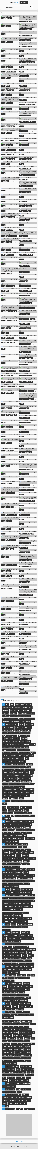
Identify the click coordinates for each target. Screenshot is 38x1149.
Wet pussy (27, 533)
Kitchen (30, 924)
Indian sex (27, 582)
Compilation (14, 764)
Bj (12, 724)
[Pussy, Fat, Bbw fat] (10, 88)
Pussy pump (28, 422)
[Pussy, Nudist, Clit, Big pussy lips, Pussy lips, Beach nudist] (10, 504)
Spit (12, 1041)
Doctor (31, 801)
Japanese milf (30, 901)
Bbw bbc (5, 753)
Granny (12, 844)
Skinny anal (6, 1044)
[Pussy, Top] (10, 636)
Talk (26, 643)
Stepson (16, 1055)
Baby (28, 733)
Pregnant (13, 983)
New (26, 391)
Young (12, 1109)
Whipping (28, 1097)
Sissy (4, 1024)
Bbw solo (21, 736)
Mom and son (21, 949)
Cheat (21, 798)
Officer (26, 145)
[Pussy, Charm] (28, 682)
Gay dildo (11, 861)
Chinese (22, 764)
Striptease (8, 109)
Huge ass (23, 875)
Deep (25, 801)
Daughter (19, 810)
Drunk (7, 801)
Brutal (33, 744)
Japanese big (28, 29)
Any (7, 557)
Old (28, 975)
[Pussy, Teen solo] (10, 93)
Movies (17, 961)
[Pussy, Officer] (28, 143)
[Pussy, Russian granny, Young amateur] (28, 378)
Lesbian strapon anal (9, 941)
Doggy (26, 810)
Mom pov (20, 964)
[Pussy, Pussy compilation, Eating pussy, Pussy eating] (28, 172)
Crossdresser (20, 767)
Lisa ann (27, 319)
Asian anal (16, 719)
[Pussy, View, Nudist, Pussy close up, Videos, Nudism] (10, 546)
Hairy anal (31, 875)
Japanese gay (18, 915)
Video (13, 1092)
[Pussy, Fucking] (28, 429)
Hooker (19, 884)
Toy (11, 681)
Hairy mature (14, 886)
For (14, 824)
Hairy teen (31, 881)
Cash (4, 795)
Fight (14, 838)
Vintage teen (6, 1092)
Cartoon (28, 778)
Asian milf (13, 710)
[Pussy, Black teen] (10, 406)
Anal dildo (6, 721)
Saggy (27, 1044)
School (10, 1024)
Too (4, 1078)
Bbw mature (6, 758)
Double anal (27, 813)
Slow (8, 1038)
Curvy (4, 792)
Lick (7, 654)
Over (32, 975)
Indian (7, 889)
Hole (9, 878)
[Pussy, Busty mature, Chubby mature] (10, 389)
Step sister (13, 1029)
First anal (5, 841)
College (21, 792)
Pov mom (15, 1000)
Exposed (27, 370)
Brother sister (21, 733)
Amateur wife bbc (8, 707)
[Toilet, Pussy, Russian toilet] (28, 545)
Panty (31, 186)
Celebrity (29, 775)
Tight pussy (9, 145)
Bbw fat (11, 90)
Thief (31, 1075)
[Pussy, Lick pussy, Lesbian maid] (28, 262)
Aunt (30, 707)
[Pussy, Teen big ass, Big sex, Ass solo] (28, 449)
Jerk (17, 918)
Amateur (17, 707)
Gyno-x (8, 26)
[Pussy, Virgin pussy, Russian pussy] (10, 378)
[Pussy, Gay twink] (28, 218)
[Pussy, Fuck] (10, 331)
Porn (15, 995)
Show (9, 1027)
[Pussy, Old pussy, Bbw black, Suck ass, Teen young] (10, 129)
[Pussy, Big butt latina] (28, 157)
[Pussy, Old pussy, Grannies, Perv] (28, 671)
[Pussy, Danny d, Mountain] (10, 527)
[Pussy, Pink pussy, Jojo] (10, 148)
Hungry (32, 319)
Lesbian (8, 932)
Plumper (27, 663)
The (9, 1078)
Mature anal (6, 949)
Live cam (8, 18)
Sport (28, 1032)
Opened (13, 975)
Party (7, 983)
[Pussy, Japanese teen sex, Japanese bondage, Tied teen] (28, 59)
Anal (7, 704)
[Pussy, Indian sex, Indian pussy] (28, 579)
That (22, 1069)
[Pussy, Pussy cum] (28, 166)
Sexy (22, 1044)
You (33, 1109)
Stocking (5, 1029)
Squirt (23, 1021)
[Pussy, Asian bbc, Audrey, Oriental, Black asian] (28, 497)
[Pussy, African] (28, 406)
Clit (12, 507)
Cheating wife (29, 792)
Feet (26, 821)
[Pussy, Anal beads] (10, 373)
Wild (16, 1097)
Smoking (25, 1027)
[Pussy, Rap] (28, 335)
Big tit (7, 634)
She (19, 1029)
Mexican (30, 955)
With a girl (13, 1100)
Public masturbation (11, 515)
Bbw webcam (7, 741)
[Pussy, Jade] (10, 288)
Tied (8, 1069)
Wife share (23, 1103)
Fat (7, 90)
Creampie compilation (9, 789)
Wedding (5, 1100)
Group (13, 858)
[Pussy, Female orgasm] (10, 340)
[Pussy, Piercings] (28, 293)
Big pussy (8, 540)
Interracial (24, 889)
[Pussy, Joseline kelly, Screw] (10, 448)
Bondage (10, 727)
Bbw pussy (27, 40)
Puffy (26, 364)
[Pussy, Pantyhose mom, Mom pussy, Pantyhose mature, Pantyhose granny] (10, 489)
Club (26, 140)
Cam (4, 778)
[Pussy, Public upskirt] (28, 677)
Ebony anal (24, 816)
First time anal (7, 838)
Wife (11, 1095)
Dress (5, 810)
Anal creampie (15, 721)
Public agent (24, 986)
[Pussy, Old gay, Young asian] (10, 607)
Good (11, 864)
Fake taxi (8, 521)
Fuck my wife (18, 835)
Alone (22, 721)
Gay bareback (15, 867)
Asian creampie (16, 716)
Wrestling (20, 1100)
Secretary (22, 1032)
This (27, 1075)
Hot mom (8, 311)
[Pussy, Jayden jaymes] (10, 152)
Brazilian (20, 753)
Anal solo (5, 710)
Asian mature (27, 710)
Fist (29, 830)
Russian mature (23, 1006)
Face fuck (21, 838)
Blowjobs (8, 483)
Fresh (9, 824)
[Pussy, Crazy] (10, 464)
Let (25, 201)
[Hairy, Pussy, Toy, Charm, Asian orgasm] (10, 678)
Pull (25, 998)
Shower (32, 1024)
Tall (28, 1072)
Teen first (27, 314)
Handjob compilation (9, 884)
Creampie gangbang (18, 787)
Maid (22, 947)
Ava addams (28, 206)
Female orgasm (10, 342)
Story (19, 1027)
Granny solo (24, 858)
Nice (26, 179)
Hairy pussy (9, 386)
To (32, 1072)
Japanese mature (29, 898)
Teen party (27, 543)
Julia (27, 913)
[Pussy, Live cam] (10, 16)
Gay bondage (19, 864)
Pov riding (13, 320)
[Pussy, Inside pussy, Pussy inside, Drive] (28, 189)
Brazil (27, 736)
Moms (19, 955)
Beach (17, 727)
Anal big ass (28, 211)
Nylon (26, 693)
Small (4, 1027)
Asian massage (22, 713)
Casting (16, 770)
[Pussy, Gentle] (28, 536)
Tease (18, 1072)
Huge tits (5, 881)
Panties (26, 186)
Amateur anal (7, 719)
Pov (14, 986)
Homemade (6, 875)
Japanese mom (29, 895)
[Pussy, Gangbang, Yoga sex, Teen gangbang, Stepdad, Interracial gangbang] (10, 269)
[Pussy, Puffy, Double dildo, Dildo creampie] (28, 361)
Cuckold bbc (11, 795)
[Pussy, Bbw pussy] (28, 38)
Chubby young (13, 798)
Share (21, 1052)
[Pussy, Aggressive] (10, 65)
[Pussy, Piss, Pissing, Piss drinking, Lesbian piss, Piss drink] (28, 556)
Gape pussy (6, 858)
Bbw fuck (31, 104)
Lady (18, 941)
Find (23, 824)
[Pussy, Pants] (28, 129)
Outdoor (11, 978)
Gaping (19, 855)
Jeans (28, 903)
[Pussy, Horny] (28, 279)
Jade (7, 290)
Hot (25, 121)
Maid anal (27, 417)
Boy (29, 730)
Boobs (8, 724)
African (26, 408)
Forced (21, 821)
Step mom (17, 1021)
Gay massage (7, 850)
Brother (15, 741)
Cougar (26, 474)
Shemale (19, 1015)
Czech (27, 770)
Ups (13, 1083)
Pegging (14, 989)
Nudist (8, 507)
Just (24, 903)
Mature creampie (8, 961)
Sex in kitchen (28, 35)
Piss (26, 560)
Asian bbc (27, 500)
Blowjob (5, 730)
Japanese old (18, 906)
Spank (29, 1035)
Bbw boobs (15, 758)
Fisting (31, 821)
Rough (17, 1009)
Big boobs (14, 736)
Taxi (11, 1075)
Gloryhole (25, 855)
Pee (7, 181)
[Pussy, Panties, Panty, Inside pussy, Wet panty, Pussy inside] (28, 183)
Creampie (29, 764)
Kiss (19, 927)
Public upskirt (28, 679)
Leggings (23, 935)
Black (4, 727)
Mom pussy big (10, 217)
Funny (27, 838)
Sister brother (15, 1044)
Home (26, 872)
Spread (13, 1012)
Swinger (9, 1021)
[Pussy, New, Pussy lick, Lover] (28, 389)
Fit (25, 835)
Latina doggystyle (29, 399)
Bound (19, 750)
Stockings (6, 1041)
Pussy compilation (29, 175)
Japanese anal (28, 906)
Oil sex (12, 981)
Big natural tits (28, 254)
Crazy (7, 466)
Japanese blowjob (22, 921)
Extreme (31, 816)
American (6, 713)
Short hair (6, 1052)
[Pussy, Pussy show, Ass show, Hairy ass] (10, 39)
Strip (4, 1046)
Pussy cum (27, 168)
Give (11, 852)
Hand (17, 875)
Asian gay (32, 713)
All (26, 704)
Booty (26, 753)
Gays (13, 855)
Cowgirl (5, 784)
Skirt (28, 1041)
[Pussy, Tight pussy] (10, 143)
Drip (15, 813)
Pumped (27, 272)
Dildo (4, 804)
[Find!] (30, 7)
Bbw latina (13, 744)
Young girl (27, 1109)
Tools (21, 1080)
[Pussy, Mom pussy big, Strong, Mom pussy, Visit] (10, 214)
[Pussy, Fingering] (28, 321)
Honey (26, 104)
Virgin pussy (9, 381)
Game (25, 852)
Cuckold (12, 767)
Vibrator (8, 571)
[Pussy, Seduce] (10, 248)
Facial (4, 830)
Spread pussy (14, 1032)
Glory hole (27, 850)
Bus (27, 724)
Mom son (16, 947)
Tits (4, 1069)
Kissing (5, 927)
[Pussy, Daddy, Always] (28, 487)
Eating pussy (28, 634)
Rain (22, 1009)
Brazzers (17, 730)
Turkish (16, 1075)
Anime (17, 704)
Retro (11, 1009)
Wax (16, 1103)
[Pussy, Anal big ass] (28, 209)
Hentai (5, 872)
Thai (17, 1066)
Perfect (13, 998)
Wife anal (21, 1097)
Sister (18, 1012)
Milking (26, 76)
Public (5, 986)
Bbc (26, 727)
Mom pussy (27, 649)
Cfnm (21, 770)
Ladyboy (5, 935)
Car (19, 778)
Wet (7, 1095)
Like (11, 935)
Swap (10, 1049)
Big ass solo (11, 747)
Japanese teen (20, 901)
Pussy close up (10, 159)
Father (11, 835)
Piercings (27, 295)
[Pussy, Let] (28, 199)
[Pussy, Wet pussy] (10, 666)
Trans (23, 1072)
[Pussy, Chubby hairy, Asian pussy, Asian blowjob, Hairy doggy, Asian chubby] (28, 299)
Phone (5, 992)
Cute (31, 772)
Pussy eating (28, 344)
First (12, 833)
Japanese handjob (19, 913)
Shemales (19, 1061)
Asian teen (14, 713)
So (22, 1049)
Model (23, 961)
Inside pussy (28, 192)
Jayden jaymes (10, 154)
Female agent (14, 841)
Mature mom (28, 21)
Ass (30, 704)
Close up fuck (21, 784)
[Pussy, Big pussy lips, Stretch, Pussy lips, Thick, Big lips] (28, 43)
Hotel (4, 878)
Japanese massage (8, 901)
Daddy (26, 490)
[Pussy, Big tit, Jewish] (10, 632)
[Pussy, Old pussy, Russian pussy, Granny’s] (10, 239)
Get (18, 858)
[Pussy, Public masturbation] (10, 513)
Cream (10, 792)
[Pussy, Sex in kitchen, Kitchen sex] (28, 32)
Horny (26, 281)
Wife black (18, 1095)
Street (16, 1041)
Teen (7, 1066)
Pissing (30, 560)
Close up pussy (28, 469)
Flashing (27, 827)
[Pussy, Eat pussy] (28, 411)
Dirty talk (5, 813)
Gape (17, 844)
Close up (10, 778)
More (13, 949)
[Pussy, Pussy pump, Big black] (10, 425)
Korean (13, 924)
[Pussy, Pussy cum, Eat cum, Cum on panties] (10, 585)
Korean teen (12, 927)
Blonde (28, 741)
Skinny (11, 1017)
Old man (22, 978)
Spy (4, 1021)
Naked (15, 969)
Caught (23, 775)
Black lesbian (9, 254)
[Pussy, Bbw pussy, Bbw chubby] (10, 439)
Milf (4, 947)
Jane (26, 99)
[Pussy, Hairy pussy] (10, 627)
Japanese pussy (28, 594)
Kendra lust (6, 930)
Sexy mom (27, 1061)
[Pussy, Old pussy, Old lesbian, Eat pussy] (28, 482)
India (18, 889)
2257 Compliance (15, 1146)
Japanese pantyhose (9, 921)
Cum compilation (26, 781)
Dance (20, 801)
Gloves (31, 852)
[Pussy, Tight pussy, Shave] (28, 306)
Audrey (33, 500)
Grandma (5, 852)
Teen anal (12, 1072)
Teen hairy (27, 328)
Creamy (27, 795)
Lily (32, 938)
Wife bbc (27, 1100)
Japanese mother (18, 898)
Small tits (20, 1058)
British (20, 744)
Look (20, 938)
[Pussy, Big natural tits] (28, 252)
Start (12, 1052)
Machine (12, 955)
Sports (30, 1055)
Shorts (5, 1061)
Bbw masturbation (11, 71)
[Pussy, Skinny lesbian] (10, 335)
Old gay (8, 609)
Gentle (26, 538)
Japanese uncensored (16, 909)
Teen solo (8, 95)
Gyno (19, 847)
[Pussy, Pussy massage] (10, 124)
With (11, 1097)
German (14, 847)
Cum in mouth (19, 772)
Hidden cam (31, 869)
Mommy (5, 955)
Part (19, 992)
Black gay (26, 744)
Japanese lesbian (8, 906)
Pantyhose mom (10, 493)
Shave (33, 308)
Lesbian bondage (12, 938)
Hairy (3, 370)
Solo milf (13, 1058)
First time (28, 833)
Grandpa (5, 864)
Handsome (19, 872)
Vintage (24, 1089)
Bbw (16, 724)
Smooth (5, 1017)
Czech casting (31, 784)
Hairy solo (13, 370)
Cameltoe (31, 789)
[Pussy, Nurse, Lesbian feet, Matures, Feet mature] (28, 233)
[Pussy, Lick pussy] (28, 550)
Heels (17, 881)
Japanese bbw (17, 903)
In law (7, 624)
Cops (15, 792)
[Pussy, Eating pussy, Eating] (28, 632)
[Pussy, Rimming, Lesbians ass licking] (10, 75)
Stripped (10, 1055)
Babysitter (22, 761)
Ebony (8, 816)
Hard (14, 878)
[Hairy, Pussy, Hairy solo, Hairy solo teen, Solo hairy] (10, 367)
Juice (9, 898)
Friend (32, 838)
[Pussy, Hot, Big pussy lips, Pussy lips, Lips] (28, 118)
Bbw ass (19, 747)
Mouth (5, 964)
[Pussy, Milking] (28, 74)
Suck (32, 1044)
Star (16, 1052)
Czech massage (7, 770)
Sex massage (7, 1063)
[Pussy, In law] (10, 622)
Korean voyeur (21, 924)
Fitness (5, 835)
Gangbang (9, 273)
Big (22, 727)
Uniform (18, 1083)
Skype (13, 1038)
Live (4, 938)
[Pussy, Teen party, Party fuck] (28, 541)
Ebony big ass (28, 240)
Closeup (5, 767)
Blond (7, 673)
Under (13, 1086)
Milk (27, 947)
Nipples (17, 972)
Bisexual (26, 747)
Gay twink (27, 220)
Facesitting (11, 830)
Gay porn (15, 850)
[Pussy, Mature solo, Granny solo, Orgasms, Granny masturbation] (28, 348)
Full (4, 833)
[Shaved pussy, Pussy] (10, 138)
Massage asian (13, 952)
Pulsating (8, 576)
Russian (26, 587)
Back (22, 758)
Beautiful (5, 744)
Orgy (16, 978)
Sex (33, 1032)
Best (30, 727)
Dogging (16, 807)
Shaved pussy (5, 140)
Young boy (19, 1109)
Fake (25, 830)
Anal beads (9, 375)
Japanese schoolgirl (25, 918)
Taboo (32, 1069)
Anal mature (26, 716)
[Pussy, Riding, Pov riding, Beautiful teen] (10, 317)
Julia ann (5, 909)
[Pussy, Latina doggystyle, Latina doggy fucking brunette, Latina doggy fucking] (28, 395)
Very (29, 1089)
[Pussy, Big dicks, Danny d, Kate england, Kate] (10, 233)
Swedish (14, 565)
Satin (10, 1035)
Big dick (21, 741)
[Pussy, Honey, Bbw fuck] (28, 102)
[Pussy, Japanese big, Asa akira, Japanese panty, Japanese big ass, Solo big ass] (28, 25)
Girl (21, 850)
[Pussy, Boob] (10, 162)
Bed (7, 601)
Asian (12, 704)
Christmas (12, 784)
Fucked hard (28, 290)
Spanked (16, 1049)
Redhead (14, 1006)
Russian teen (7, 1006)
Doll (11, 813)
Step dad (22, 1041)
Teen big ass (28, 452)
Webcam (5, 1097)
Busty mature (9, 392)
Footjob (21, 827)
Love (28, 932)
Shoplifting (12, 1061)
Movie (29, 952)
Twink (22, 1075)
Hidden (20, 869)
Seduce (8, 250)
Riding (7, 320)
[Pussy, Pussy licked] (10, 227)
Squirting (23, 1055)
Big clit (31, 755)
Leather (16, 935)
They (13, 1078)
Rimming (8, 78)
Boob (7, 164)
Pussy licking (23, 1000)
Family (15, 821)
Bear (11, 738)
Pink (31, 986)
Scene (15, 386)
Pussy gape (9, 103)
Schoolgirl (27, 1052)
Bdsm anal (26, 750)
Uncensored (26, 1083)
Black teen (9, 408)
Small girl (27, 1049)
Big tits (24, 730)
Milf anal (5, 958)
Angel (19, 710)
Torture (5, 1080)
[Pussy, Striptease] (10, 107)
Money (5, 952)
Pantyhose (26, 983)
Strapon (29, 1021)
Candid (27, 772)
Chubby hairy (28, 303)
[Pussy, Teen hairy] (28, 326)
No (12, 966)
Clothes (5, 798)
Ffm (8, 833)
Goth (32, 533)
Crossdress (20, 795)
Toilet (21, 547)
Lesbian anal (16, 932)
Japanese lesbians (11, 895)
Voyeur (8, 1089)
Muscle (24, 955)
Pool (29, 998)
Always (31, 490)
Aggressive (9, 67)
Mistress (29, 961)
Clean (32, 770)
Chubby (28, 767)
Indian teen (13, 892)
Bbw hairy (6, 755)
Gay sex (27, 864)
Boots (11, 730)
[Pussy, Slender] (10, 326)
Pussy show (9, 42)
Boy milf (5, 761)
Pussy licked (9, 229)
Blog (14, 2)
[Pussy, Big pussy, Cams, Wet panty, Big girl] (10, 537)
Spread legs (28, 566)
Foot (4, 824)
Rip (25, 85)
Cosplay (10, 781)
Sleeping (12, 1015)
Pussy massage (10, 126)
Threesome (24, 1066)
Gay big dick (18, 852)
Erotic (17, 816)
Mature (31, 944)
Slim (15, 1046)
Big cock (5, 738)
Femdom (8, 821)
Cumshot (16, 781)
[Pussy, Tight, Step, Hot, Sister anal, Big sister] (10, 411)
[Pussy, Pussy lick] (28, 513)
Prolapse (26, 989)
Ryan (28, 1003)
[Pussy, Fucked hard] (28, 288)
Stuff (7, 1012)
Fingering (27, 323)
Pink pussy (8, 150)
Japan (4, 898)
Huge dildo (29, 878)
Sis (27, 1024)
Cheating (16, 775)
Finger (22, 833)
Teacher (5, 1075)
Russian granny (28, 381)
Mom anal (22, 952)
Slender (8, 328)
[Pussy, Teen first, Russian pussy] (28, 311)
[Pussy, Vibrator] (10, 569)
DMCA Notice (24, 1146)
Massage (24, 944)
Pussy (3, 18)
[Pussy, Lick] (10, 652)
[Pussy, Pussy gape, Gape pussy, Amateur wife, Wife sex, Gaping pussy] (10, 99)
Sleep (25, 1015)
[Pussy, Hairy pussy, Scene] (10, 384)
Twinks (16, 1080)
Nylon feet (28, 969)
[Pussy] (10, 32)
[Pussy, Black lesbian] (10, 252)
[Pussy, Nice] (28, 177)
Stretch (10, 1046)
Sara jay (28, 1029)
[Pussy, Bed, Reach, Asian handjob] (10, 598)
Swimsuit (27, 1038)
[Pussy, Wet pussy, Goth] (28, 531)
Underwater (6, 1086)
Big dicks (8, 236)
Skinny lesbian (10, 337)
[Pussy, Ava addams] (28, 204)
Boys (26, 758)
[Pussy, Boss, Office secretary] (28, 622)
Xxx (7, 1106)
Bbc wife (13, 750)
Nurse (26, 236)
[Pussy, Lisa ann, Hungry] (28, 317)
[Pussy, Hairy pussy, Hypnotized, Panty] (28, 607)
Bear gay (24, 738)
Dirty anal (23, 807)
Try (27, 1069)
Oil (25, 975)
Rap (26, 337)
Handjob (13, 869)
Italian (30, 889)
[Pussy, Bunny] (10, 83)
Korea (7, 924)
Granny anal (6, 847)
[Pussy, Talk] (28, 641)
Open (7, 975)
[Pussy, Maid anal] (28, 415)
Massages (13, 958)
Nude (31, 966)
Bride (19, 755)
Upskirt (8, 1083)
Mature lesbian (29, 964)
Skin (4, 1038)
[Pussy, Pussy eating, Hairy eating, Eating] (28, 341)
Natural (11, 972)
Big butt (32, 753)
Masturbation (31, 949)
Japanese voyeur (8, 915)
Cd (23, 778)
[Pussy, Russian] (28, 585)
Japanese (20, 895)
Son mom (6, 1058)
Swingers (20, 1038)
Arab (22, 704)
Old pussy (8, 132)
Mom (7, 944)
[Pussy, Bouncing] (28, 88)
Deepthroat (11, 810)
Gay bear (26, 861)
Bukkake (17, 738)
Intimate (5, 892)
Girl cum (32, 858)
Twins (28, 1078)
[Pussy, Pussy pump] (28, 420)
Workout (10, 1103)
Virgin (18, 1089)
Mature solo (28, 352)
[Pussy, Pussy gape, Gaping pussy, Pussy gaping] (28, 112)
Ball (16, 761)
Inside (13, 889)
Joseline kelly (9, 450)
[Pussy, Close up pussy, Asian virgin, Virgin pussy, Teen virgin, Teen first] (28, 465)
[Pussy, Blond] (10, 671)
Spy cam (5, 1032)
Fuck (7, 333)
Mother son (12, 964)
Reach (11, 601)
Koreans (24, 927)
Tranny (5, 1072)
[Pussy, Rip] (28, 83)
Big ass (21, 724)
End (12, 816)
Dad (4, 807)
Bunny (7, 85)
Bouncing (27, 90)
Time (18, 1069)
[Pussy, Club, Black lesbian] (28, 138)
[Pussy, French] (28, 107)
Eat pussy (27, 413)
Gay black (19, 861)
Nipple (9, 969)
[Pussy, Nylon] (28, 691)
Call (10, 787)
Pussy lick (30, 391)
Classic (5, 787)
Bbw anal (12, 733)
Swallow (15, 1035)
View (7, 549)
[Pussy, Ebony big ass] (28, 238)
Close (7, 764)
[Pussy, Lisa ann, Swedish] (10, 563)
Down (20, 813)
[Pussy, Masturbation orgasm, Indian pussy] (10, 687)
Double (10, 807)
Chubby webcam (8, 772)
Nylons (21, 969)
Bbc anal (13, 755)
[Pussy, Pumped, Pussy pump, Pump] (28, 269)
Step (11, 414)
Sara (4, 1055)
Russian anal (21, 1003)
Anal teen (23, 719)
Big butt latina (28, 159)
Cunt (4, 781)
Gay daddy (6, 867)
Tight (7, 414)
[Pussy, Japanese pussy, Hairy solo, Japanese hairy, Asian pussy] (28, 591)
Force (15, 827)
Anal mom (31, 719)
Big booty (6, 736)
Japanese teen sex (29, 62)
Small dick (28, 1058)
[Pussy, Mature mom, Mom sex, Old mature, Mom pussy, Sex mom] (28, 17)
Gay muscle (6, 855)
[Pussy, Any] (10, 555)
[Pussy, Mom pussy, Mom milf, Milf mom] (28, 646)
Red (31, 1006)
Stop (33, 1038)
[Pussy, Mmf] (10, 657)
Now (21, 966)
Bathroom (13, 753)
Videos (19, 1092)
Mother (9, 947)
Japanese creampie (8, 918)
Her (25, 869)
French (26, 109)
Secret (14, 1063)
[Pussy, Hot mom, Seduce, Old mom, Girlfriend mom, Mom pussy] (10, 307)
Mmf (7, 659)
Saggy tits (27, 1046)
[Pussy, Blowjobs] (10, 481)
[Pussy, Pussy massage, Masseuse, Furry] (28, 355)
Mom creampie (15, 944)
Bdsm (31, 724)
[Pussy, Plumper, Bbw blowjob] (28, 661)
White (4, 1103)
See (23, 1029)
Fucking (26, 432)
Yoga (7, 1109)
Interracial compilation (24, 892)
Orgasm (19, 975)
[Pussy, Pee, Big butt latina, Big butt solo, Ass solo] (10, 178)
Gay (7, 844)
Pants (26, 131)
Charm (26, 684)
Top (7, 638)
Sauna (5, 1035)
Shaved (31, 1015)
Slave (14, 1027)
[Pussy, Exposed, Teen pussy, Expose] (28, 367)
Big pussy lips (28, 46)
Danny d (14, 236)
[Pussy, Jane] (28, 97)
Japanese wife (7, 903)
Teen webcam (20, 1078)
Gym (24, 847)
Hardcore (23, 881)
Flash (18, 824)
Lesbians (26, 938)
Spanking (5, 1015)
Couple (20, 789)
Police (20, 995)
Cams (14, 540)
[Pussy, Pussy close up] (10, 157)
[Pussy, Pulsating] (10, 574)
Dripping (13, 801)
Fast (17, 833)
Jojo (14, 150)
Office (5, 978)
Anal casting (6, 716)
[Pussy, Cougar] (28, 472)
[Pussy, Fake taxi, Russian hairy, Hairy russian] (10, 518)
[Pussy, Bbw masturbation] (10, 69)
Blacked (5, 733)
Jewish (12, 634)
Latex (23, 932)
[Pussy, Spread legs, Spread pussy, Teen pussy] (28, 563)
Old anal (5, 981)
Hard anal (26, 884)
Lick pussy (27, 265)
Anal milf (24, 707)
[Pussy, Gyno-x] (10, 24)
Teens (26, 1080)
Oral (28, 978)
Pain (23, 992)
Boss (26, 624)
